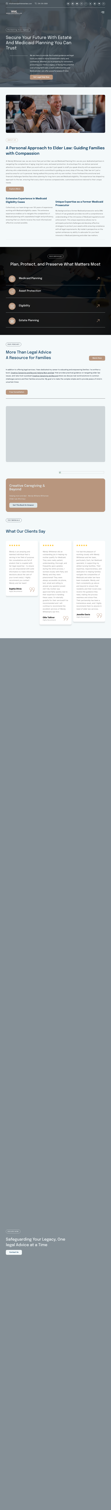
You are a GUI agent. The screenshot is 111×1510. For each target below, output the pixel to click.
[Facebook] (68, 3)
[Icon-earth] (103, 3)
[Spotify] (94, 3)
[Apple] (90, 3)
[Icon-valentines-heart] (99, 3)
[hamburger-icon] (102, 12)
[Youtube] (77, 3)
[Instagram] (81, 3)
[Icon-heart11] (85, 3)
